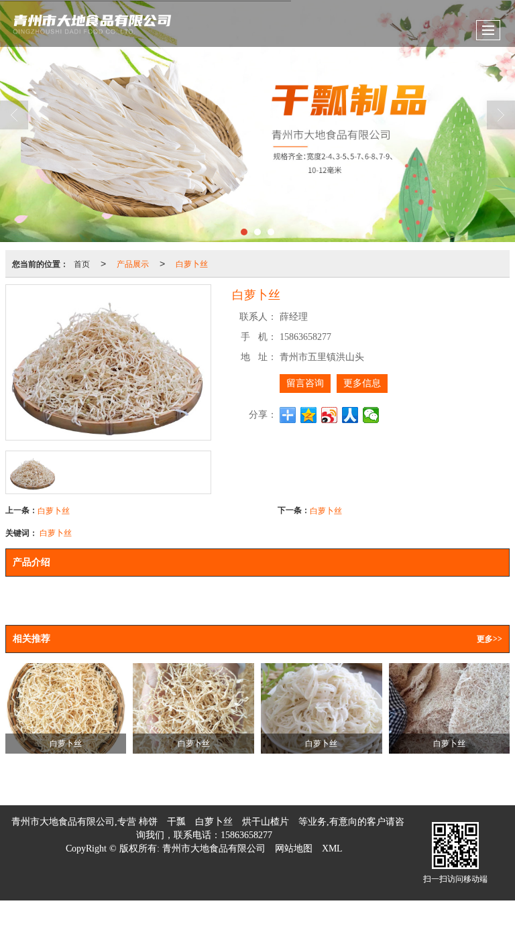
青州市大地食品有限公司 (214, 848)
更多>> (489, 639)
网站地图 (293, 848)
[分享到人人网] (350, 415)
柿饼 (148, 822)
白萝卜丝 (192, 263)
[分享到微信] (371, 415)
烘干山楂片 (265, 822)
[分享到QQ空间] (308, 415)
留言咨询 (305, 383)
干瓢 (176, 822)
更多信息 (362, 383)
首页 (82, 263)
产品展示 (133, 263)
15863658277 (246, 835)
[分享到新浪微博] (329, 415)
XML (332, 848)
